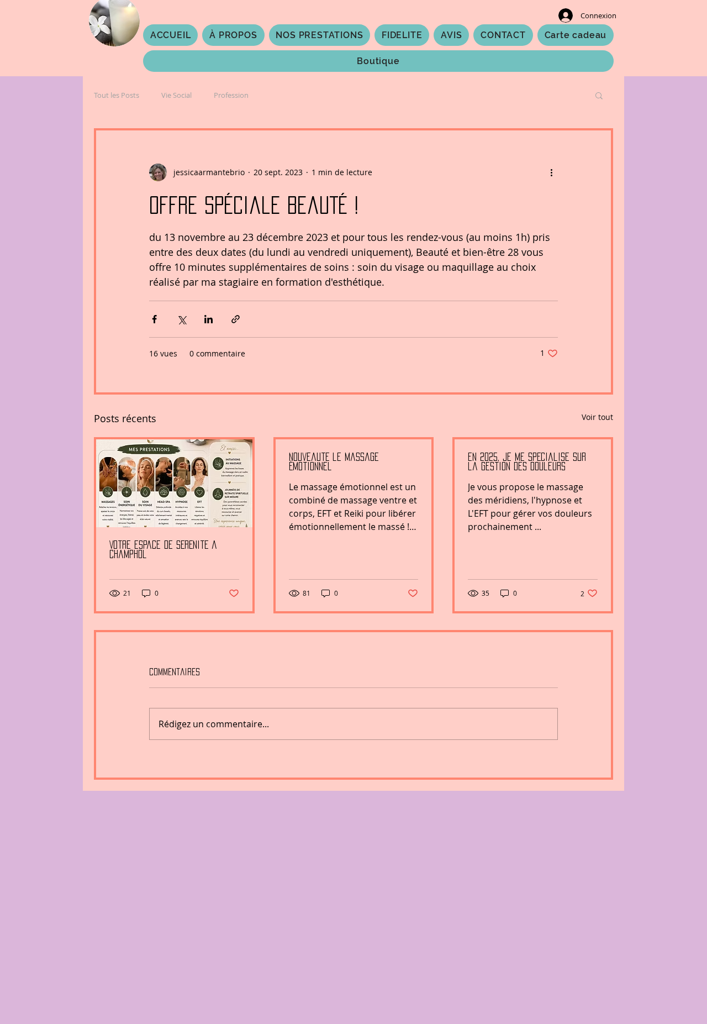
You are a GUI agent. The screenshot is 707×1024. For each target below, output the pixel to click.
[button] (599, 95)
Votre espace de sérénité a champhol (163, 549)
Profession (231, 95)
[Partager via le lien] (235, 319)
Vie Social (176, 95)
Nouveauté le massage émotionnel (334, 461)
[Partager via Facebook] (154, 319)
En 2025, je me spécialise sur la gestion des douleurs (527, 461)
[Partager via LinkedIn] (208, 319)
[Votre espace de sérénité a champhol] (174, 483)
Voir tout (597, 417)
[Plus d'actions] (551, 172)
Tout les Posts (116, 95)
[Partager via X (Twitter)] (181, 319)
